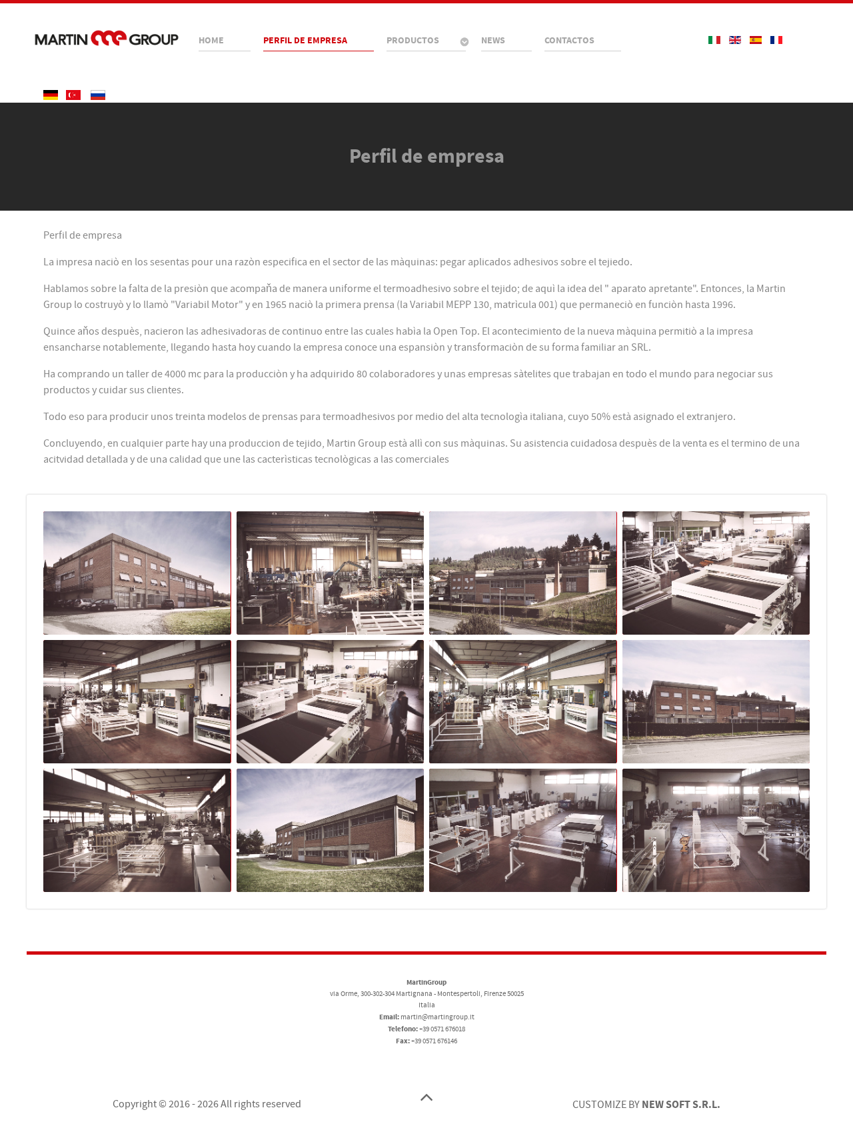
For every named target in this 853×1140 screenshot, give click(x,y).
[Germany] (51, 94)
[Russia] (98, 94)
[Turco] (74, 94)
